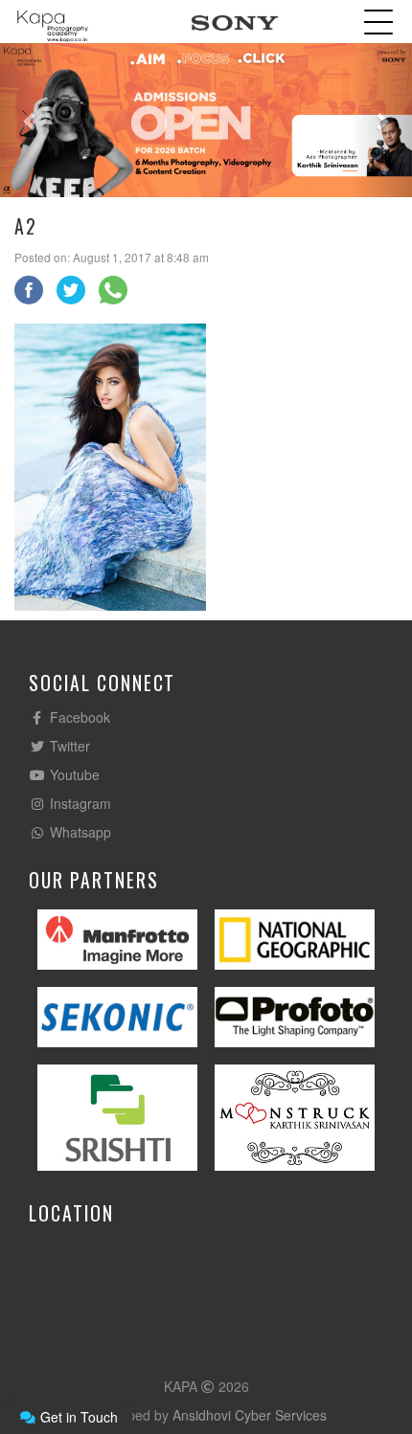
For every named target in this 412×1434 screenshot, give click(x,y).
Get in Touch (77, 1416)
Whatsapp (78, 831)
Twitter (68, 745)
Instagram (78, 803)
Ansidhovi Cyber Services (249, 1414)
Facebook (78, 717)
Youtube (73, 774)
